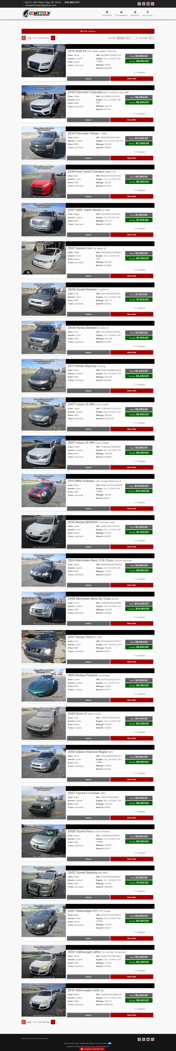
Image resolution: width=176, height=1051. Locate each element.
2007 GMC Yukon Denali (89, 210)
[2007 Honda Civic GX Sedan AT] (44, 258)
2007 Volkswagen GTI (89, 911)
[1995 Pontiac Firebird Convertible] (44, 685)
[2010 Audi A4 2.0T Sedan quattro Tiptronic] (44, 60)
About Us (28, 1038)
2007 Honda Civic (87, 248)
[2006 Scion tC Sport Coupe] (44, 723)
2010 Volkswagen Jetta (86, 990)
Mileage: (100, 65)
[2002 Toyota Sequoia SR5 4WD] (44, 882)
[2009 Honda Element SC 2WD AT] (44, 337)
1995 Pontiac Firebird (88, 675)
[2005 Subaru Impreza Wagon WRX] (44, 761)
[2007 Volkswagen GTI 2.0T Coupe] (44, 920)
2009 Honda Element (88, 289)
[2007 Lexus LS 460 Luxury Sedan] (44, 414)
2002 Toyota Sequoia (88, 872)
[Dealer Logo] (37, 13)
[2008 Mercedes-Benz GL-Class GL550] (44, 608)
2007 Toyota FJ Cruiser (86, 793)
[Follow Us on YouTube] (148, 4)
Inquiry (88, 79)
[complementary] (169, 1044)
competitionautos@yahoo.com (40, 5)
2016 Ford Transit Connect (92, 171)
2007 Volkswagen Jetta (97, 952)
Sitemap (91, 1043)
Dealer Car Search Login (71, 1043)
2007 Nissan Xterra (85, 637)
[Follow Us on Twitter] (143, 4)
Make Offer (131, 79)
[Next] (53, 38)
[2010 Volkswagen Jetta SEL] (44, 1000)
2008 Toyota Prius (89, 831)
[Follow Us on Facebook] (139, 4)
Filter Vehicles (89, 31)
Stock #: (100, 68)
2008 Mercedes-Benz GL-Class (93, 598)
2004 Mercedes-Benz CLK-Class (100, 560)
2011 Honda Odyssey (86, 366)
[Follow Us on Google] (152, 4)
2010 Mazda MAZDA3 (91, 522)
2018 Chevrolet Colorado (98, 92)
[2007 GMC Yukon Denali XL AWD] (44, 219)
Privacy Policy (44, 1038)
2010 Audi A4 (92, 51)
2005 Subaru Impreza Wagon (90, 752)
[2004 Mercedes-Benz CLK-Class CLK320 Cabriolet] (44, 570)
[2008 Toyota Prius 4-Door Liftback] (44, 841)
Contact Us (35, 1038)
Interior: (71, 58)
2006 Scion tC (84, 713)
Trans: (71, 65)
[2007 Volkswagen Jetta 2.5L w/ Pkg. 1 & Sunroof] (44, 961)
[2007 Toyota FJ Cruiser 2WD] (44, 802)
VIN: (98, 55)
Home (23, 1038)
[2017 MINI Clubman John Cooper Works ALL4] (44, 490)
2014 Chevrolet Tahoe (87, 133)
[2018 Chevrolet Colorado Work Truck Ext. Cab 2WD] (44, 101)
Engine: (99, 58)
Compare (141, 72)
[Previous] (24, 38)
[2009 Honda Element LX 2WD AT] (44, 299)
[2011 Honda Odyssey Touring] (44, 375)
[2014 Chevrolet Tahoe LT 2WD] (44, 143)
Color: (71, 55)
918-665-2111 (72, 2)
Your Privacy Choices (101, 1043)
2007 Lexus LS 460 (88, 404)
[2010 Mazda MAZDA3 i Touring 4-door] (44, 531)
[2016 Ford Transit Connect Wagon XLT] (44, 181)
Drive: (70, 62)
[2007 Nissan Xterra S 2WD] (44, 646)
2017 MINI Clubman (94, 481)
